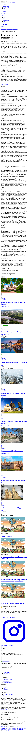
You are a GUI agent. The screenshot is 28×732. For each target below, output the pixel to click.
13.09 (7, 306)
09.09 (4, 453)
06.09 (4, 306)
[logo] (10, 2)
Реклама (5, 695)
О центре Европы (6, 536)
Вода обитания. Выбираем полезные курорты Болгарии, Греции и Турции (12, 602)
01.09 (2, 365)
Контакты (5, 689)
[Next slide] (4, 277)
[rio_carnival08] (4, 84)
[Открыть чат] (1, 657)
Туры (4, 4)
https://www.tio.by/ (5, 709)
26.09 (4, 334)
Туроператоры (6, 673)
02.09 (2, 453)
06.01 (2, 397)
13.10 (2, 482)
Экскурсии (6, 6)
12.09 (2, 334)
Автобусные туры (7, 679)
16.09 (7, 453)
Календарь (6, 7)
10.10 (7, 334)
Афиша (5, 11)
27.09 (2, 510)
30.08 (2, 306)
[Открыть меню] (3, 2)
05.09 (2, 426)
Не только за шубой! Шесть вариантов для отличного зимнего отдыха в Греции (14, 580)
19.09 (7, 426)
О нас (4, 687)
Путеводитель (6, 672)
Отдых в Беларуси (7, 682)
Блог (4, 8)
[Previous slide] (2, 277)
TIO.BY (3, 726)
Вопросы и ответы (8, 694)
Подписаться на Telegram (9, 617)
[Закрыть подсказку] (1, 647)
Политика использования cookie (15, 729)
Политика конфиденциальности (8, 728)
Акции (5, 9)
